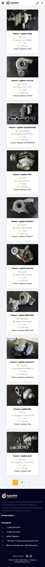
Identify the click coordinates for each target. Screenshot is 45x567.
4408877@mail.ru (12, 536)
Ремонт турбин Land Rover (22, 362)
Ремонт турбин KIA (22, 409)
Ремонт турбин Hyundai (22, 268)
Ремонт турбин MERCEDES (22, 315)
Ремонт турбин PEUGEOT (22, 221)
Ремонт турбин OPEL (22, 174)
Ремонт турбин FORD (22, 34)
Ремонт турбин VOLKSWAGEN (22, 127)
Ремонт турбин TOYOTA (22, 80)
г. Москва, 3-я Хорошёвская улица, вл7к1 (22, 541)
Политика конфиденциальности (25, 561)
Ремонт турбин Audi (22, 456)
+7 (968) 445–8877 (13, 532)
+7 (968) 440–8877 (13, 528)
